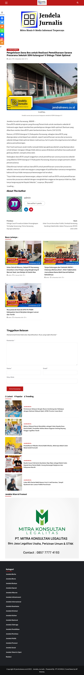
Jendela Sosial (24, 262)
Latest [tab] (10, 396)
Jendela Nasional (12, 620)
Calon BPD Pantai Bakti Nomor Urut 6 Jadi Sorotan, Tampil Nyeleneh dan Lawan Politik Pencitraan (43, 483)
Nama (9, 368)
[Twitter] (2, 22)
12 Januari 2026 (18, 275)
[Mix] (2, 26)
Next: (60, 225)
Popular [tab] (19, 396)
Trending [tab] (29, 396)
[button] (7, 2)
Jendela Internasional (13, 602)
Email (45, 368)
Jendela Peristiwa (12, 634)
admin (10, 59)
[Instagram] (2, 39)
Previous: (22, 225)
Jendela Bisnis (11, 579)
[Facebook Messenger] (2, 35)
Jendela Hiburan (11, 592)
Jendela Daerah (22, 259)
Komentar (11, 340)
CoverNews (69, 669)
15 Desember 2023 (19, 59)
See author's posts (34, 203)
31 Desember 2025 (56, 277)
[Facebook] (2, 18)
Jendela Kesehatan (12, 606)
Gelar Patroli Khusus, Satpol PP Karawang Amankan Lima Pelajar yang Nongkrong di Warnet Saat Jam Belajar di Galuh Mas (23, 270)
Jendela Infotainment (13, 597)
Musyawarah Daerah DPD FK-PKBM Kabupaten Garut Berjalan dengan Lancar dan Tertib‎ (23, 312)
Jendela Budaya (11, 583)
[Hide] (1, 47)
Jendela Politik (11, 638)
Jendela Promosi (12, 643)
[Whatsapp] (2, 31)
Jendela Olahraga (70, 259)
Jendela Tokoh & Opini (14, 652)
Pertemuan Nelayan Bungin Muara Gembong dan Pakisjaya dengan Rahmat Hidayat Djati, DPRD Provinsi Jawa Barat (44, 410)
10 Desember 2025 (18, 317)
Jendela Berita (11, 259)
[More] (2, 43)
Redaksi (60, 262)
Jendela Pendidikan (13, 50)
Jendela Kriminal (12, 611)
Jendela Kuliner (11, 615)
